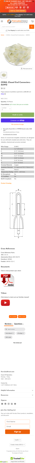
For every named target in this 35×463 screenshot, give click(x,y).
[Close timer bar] (33, 1)
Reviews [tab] (9, 324)
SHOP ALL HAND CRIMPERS (17, 11)
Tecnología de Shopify (17, 453)
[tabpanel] (17, 345)
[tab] (18, 324)
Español (17, 440)
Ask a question (13, 316)
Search (17, 448)
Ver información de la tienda (10, 134)
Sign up (17, 431)
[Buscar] (31, 27)
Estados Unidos (17, 444)
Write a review (22, 316)
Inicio (2, 35)
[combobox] (15, 27)
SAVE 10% (10, 7)
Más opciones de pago (17, 124)
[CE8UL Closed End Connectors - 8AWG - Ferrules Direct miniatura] (4, 75)
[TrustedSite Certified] (17, 459)
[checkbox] (8, 337)
